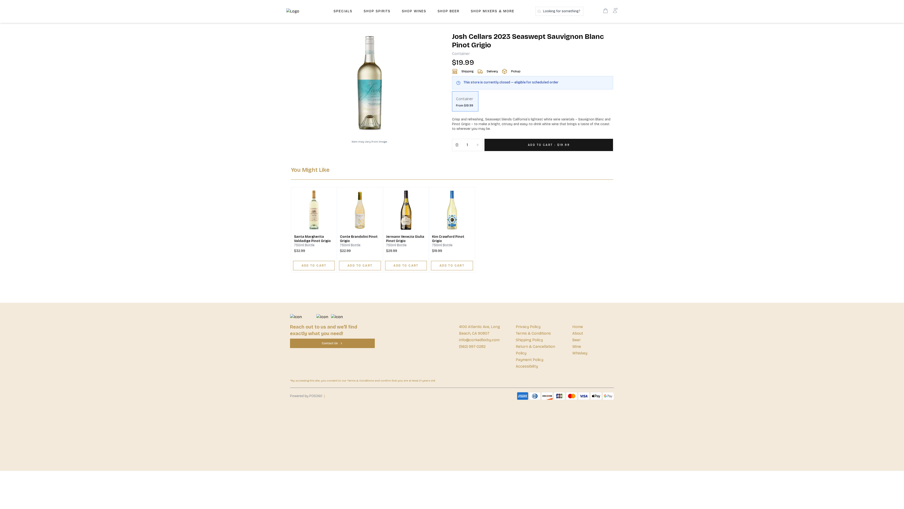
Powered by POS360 (306, 396)
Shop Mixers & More (492, 11)
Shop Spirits (377, 11)
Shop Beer (449, 11)
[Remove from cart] (457, 145)
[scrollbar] (532, 103)
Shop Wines (414, 11)
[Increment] (477, 145)
